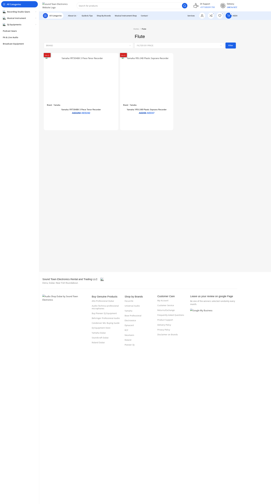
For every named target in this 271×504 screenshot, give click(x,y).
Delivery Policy (164, 324)
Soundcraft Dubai (100, 337)
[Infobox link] (204, 6)
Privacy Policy (163, 329)
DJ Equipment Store (101, 327)
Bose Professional (133, 315)
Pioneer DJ (129, 344)
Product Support (165, 320)
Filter (230, 45)
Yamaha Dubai (99, 332)
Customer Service (165, 305)
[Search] (184, 5)
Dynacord (129, 325)
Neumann (129, 335)
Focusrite (129, 301)
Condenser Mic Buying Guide (105, 323)
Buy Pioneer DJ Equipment (104, 313)
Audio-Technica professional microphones (105, 307)
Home (136, 29)
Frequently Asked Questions (170, 315)
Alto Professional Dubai (103, 301)
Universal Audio (132, 305)
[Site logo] (56, 5)
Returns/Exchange (166, 310)
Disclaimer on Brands (167, 334)
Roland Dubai (98, 342)
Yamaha (56, 105)
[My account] (202, 15)
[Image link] (65, 401)
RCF (126, 330)
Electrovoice (130, 320)
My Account (162, 300)
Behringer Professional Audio (106, 318)
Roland (128, 340)
